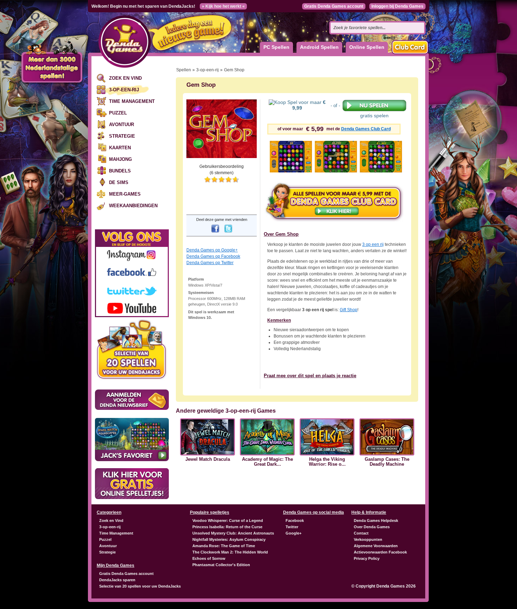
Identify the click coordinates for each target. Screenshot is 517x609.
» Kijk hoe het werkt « (223, 6)
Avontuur (121, 124)
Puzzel (118, 113)
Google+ (293, 533)
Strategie (122, 136)
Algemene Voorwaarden (376, 546)
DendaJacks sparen (117, 580)
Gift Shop (348, 309)
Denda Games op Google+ (212, 250)
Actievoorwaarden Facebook (380, 552)
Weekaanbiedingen (133, 205)
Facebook (295, 520)
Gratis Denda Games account (333, 6)
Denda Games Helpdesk (376, 520)
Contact (361, 533)
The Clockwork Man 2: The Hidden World (230, 552)
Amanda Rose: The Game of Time (223, 546)
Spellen (183, 69)
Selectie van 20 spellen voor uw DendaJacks (140, 586)
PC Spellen (276, 47)
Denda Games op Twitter (210, 262)
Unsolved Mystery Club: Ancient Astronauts (233, 533)
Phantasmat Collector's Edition (221, 565)
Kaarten (120, 147)
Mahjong (120, 159)
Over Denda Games (372, 527)
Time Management (132, 101)
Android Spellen (319, 47)
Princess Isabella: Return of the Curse (227, 527)
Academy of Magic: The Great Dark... (267, 462)
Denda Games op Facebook (213, 256)
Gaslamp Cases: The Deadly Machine (387, 462)
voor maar (309, 105)
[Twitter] (228, 233)
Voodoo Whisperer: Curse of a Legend (227, 520)
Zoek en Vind (125, 78)
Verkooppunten (368, 539)
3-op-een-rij (124, 89)
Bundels (120, 170)
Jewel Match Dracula (207, 459)
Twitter (292, 527)
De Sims (118, 182)
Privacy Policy (366, 558)
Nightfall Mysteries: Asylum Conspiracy (229, 539)
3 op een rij (373, 244)
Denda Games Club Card (366, 128)
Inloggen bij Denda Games (397, 6)
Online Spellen (366, 47)
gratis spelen (374, 115)
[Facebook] (215, 233)
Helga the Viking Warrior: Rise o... (327, 462)
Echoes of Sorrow (208, 558)
